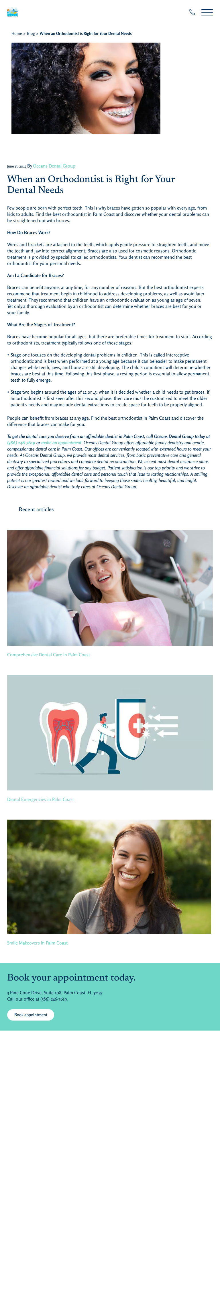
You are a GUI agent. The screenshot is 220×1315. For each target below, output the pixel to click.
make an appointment (61, 442)
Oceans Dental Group (54, 166)
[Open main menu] (207, 12)
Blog (31, 33)
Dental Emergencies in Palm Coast (40, 799)
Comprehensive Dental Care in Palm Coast (48, 655)
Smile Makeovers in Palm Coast (37, 943)
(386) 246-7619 (21, 442)
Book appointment (30, 1014)
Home (16, 33)
